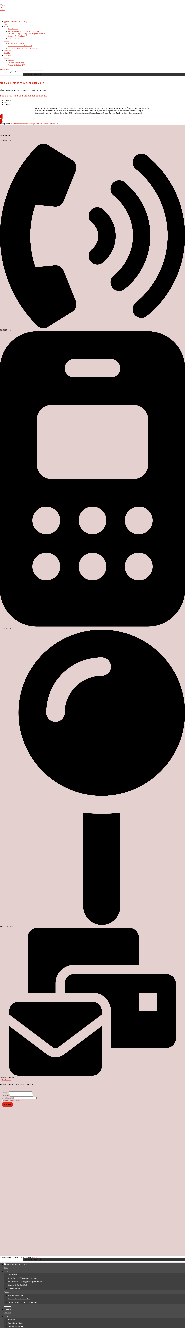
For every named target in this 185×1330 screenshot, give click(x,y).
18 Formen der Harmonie (19, 124)
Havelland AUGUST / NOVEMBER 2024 (22, 1302)
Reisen (6, 1292)
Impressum (11, 1320)
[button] (92, 118)
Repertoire (7, 1306)
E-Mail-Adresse (7, 1098)
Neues (6, 1268)
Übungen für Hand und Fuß (17, 1285)
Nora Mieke (36, 1257)
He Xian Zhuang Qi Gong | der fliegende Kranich (25, 1282)
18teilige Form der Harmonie (39, 124)
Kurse (5, 102)
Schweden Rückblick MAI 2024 (19, 1299)
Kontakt (6, 1316)
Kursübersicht (12, 1275)
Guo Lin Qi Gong (14, 1288)
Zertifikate (7, 1309)
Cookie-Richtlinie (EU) (16, 1327)
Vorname (5, 1093)
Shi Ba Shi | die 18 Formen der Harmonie (22, 1278)
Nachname (5, 1095)
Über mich (7, 1313)
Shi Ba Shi (54, 124)
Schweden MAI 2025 (15, 1295)
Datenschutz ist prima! (12, 1100)
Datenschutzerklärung (15, 1323)
